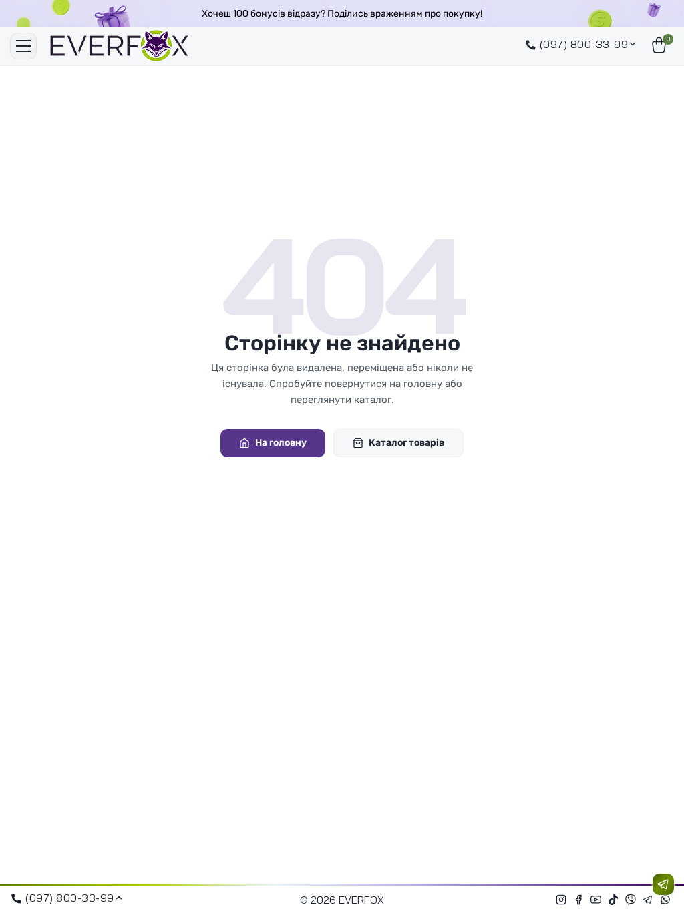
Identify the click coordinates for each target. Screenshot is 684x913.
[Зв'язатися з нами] (663, 884)
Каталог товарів (406, 442)
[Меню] (23, 46)
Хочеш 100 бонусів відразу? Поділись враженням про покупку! (342, 13)
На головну (281, 442)
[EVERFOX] (119, 45)
